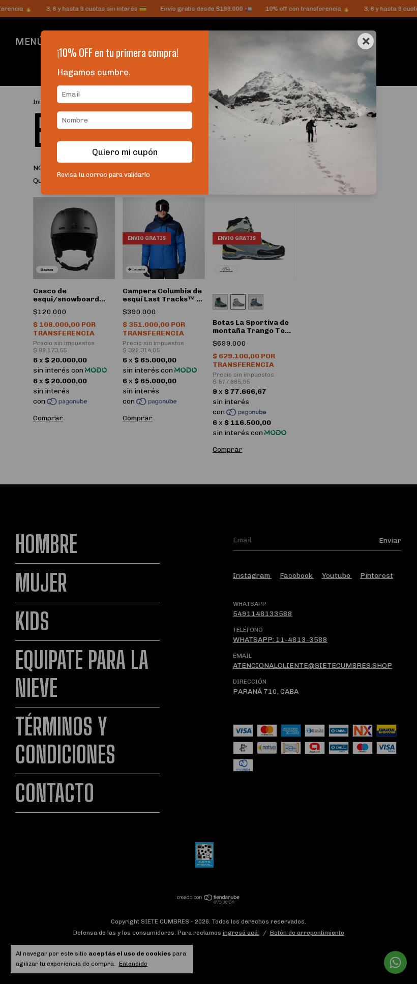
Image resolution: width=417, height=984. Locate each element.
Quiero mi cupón (125, 152)
